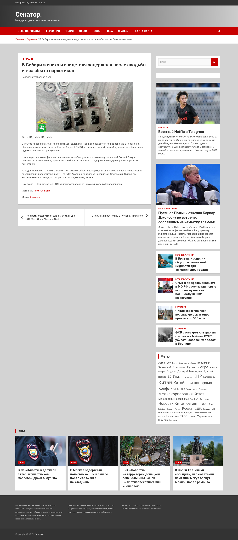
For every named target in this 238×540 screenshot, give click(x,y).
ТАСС (183, 416)
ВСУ (169, 363)
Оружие (170, 409)
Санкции (206, 409)
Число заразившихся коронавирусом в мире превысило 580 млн (192, 314)
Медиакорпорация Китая (181, 394)
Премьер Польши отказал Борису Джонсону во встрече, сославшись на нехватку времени (186, 217)
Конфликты (169, 388)
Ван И (174, 363)
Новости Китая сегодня (179, 403)
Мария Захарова (200, 389)
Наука (207, 399)
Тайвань (192, 416)
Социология (172, 416)
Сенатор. (28, 14)
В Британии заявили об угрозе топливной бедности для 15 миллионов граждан (192, 264)
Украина (202, 416)
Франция (124, 31)
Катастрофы (209, 377)
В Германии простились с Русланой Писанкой (117, 215)
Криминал (35, 197)
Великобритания (29, 31)
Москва (188, 399)
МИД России (186, 389)
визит (175, 420)
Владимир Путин (184, 367)
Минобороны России (170, 399)
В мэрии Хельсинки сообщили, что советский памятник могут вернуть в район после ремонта (194, 476)
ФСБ (210, 417)
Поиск (214, 62)
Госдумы (171, 371)
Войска (213, 367)
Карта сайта (144, 31)
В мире (202, 367)
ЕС (169, 376)
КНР (197, 376)
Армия (161, 362)
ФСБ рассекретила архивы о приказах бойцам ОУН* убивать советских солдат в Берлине (195, 338)
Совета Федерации (181, 412)
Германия (53, 31)
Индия (69, 31)
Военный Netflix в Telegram (181, 132)
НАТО (198, 399)
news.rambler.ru (42, 190)
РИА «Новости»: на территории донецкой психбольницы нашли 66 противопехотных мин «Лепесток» (142, 478)
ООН (205, 403)
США (110, 31)
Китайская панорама (192, 383)
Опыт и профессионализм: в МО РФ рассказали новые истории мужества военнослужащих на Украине (195, 290)
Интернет (188, 377)
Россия (97, 31)
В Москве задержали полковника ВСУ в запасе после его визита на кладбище (89, 476)
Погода (178, 409)
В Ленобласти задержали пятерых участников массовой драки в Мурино (37, 474)
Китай (83, 31)
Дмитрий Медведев (189, 371)
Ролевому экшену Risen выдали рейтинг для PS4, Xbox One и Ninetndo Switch (50, 217)
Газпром (161, 372)
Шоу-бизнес (165, 420)
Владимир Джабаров (187, 363)
